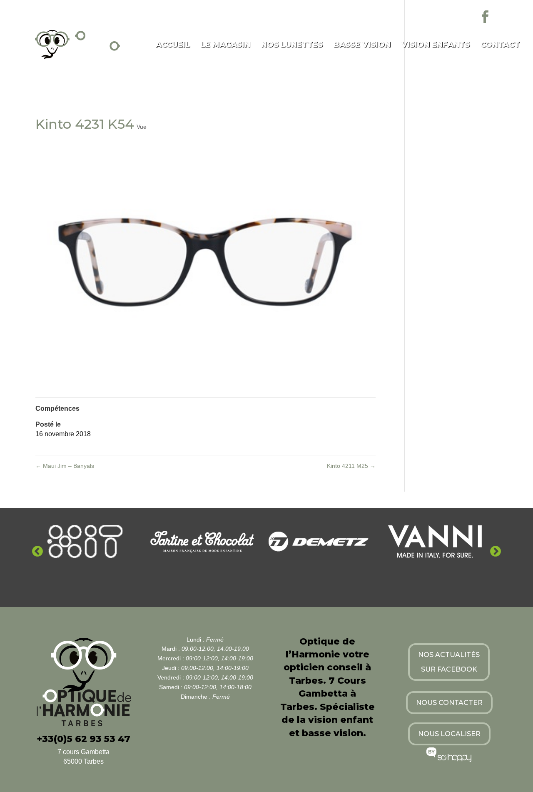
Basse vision (362, 45)
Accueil (173, 45)
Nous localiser (449, 734)
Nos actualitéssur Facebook (449, 662)
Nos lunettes (292, 45)
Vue (142, 126)
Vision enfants (435, 45)
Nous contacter (449, 703)
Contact (500, 45)
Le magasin (225, 45)
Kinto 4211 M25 (351, 465)
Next (495, 551)
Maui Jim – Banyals (64, 465)
